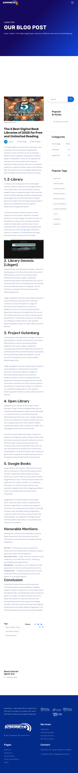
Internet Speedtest (59, 204)
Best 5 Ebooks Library (12, 627)
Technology (22, 142)
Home (6, 33)
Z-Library (23, 232)
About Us (7, 750)
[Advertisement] (39, 80)
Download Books (10, 635)
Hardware (55, 150)
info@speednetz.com (62, 754)
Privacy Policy (9, 756)
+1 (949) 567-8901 (47, 754)
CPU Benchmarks (59, 189)
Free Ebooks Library (12, 631)
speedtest (56, 224)
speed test (56, 178)
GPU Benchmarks (59, 194)
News (12, 33)
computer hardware (60, 209)
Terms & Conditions (11, 759)
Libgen (32, 372)
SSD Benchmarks (59, 199)
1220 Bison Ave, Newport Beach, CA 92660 (56, 750)
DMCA (6, 762)
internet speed (58, 183)
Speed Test (56, 155)
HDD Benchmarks (47, 732)
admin (11, 142)
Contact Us (8, 753)
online (55, 214)
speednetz (56, 219)
